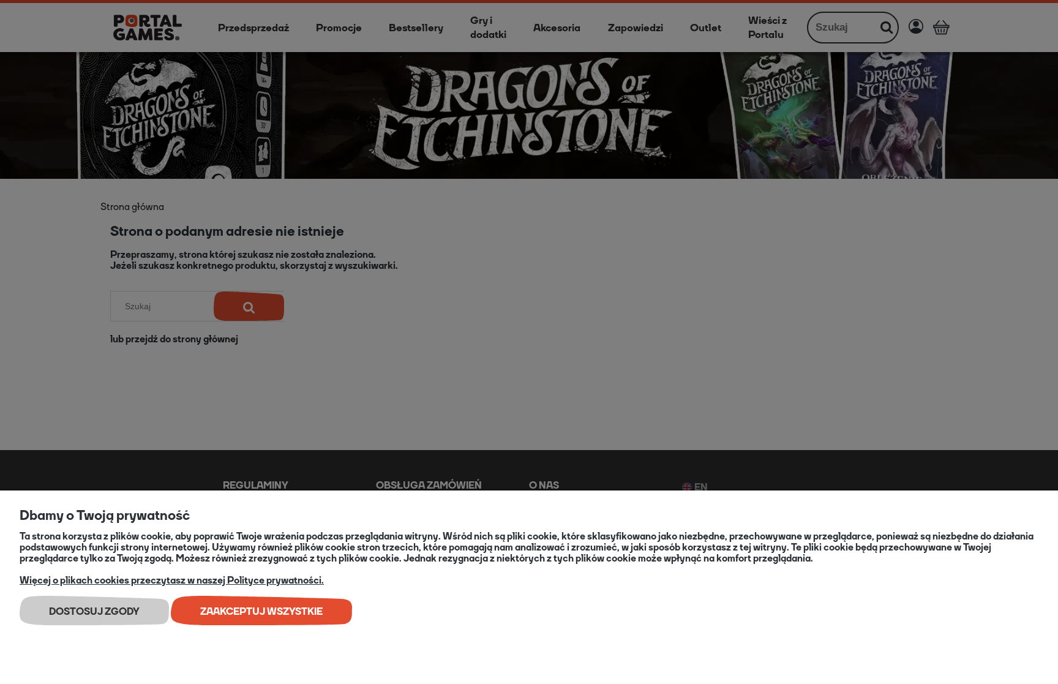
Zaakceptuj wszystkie (261, 611)
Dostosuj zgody (94, 611)
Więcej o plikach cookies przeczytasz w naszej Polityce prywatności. (172, 580)
